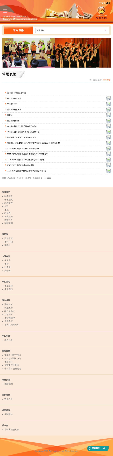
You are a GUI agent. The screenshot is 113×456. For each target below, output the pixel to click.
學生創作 (8, 289)
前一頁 (15, 178)
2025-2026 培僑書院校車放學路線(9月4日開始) (25, 160)
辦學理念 (8, 196)
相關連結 (6, 410)
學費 (6, 264)
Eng (107, 3)
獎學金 (7, 270)
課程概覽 (8, 238)
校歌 (6, 206)
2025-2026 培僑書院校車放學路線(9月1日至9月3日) (27, 154)
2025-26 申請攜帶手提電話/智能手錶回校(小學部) (26, 171)
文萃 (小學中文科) (12, 355)
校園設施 (8, 216)
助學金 (7, 267)
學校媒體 (6, 351)
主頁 (99, 80)
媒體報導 (8, 220)
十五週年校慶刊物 (12, 368)
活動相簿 (8, 314)
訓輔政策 (8, 304)
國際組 (7, 245)
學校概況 (6, 192)
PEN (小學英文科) (12, 358)
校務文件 (8, 203)
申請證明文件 (12, 104)
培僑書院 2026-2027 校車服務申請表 (21, 137)
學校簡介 (8, 362)
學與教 (5, 234)
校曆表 (7, 213)
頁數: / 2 (41, 178)
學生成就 (6, 336)
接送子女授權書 (13, 121)
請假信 (9, 115)
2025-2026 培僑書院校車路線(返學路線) (23, 149)
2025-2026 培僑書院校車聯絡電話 (20, 165)
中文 (101, 3)
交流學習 (8, 321)
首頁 (11, 178)
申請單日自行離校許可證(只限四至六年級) (23, 132)
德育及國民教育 (11, 324)
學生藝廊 (8, 286)
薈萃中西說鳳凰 (11, 365)
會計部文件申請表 (14, 98)
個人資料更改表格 (14, 110)
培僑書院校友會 (11, 429)
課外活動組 (9, 311)
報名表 (7, 260)
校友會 (5, 425)
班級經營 (8, 308)
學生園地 (6, 281)
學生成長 (6, 300)
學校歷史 (8, 199)
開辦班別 (8, 223)
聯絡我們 (6, 379)
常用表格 (6, 395)
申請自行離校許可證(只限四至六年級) (21, 126)
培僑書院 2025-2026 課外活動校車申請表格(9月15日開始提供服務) (33, 143)
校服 (6, 210)
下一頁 (24, 178)
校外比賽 (8, 340)
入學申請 (6, 256)
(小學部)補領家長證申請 (16, 93)
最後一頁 (31, 178)
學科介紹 (8, 242)
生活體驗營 (9, 318)
